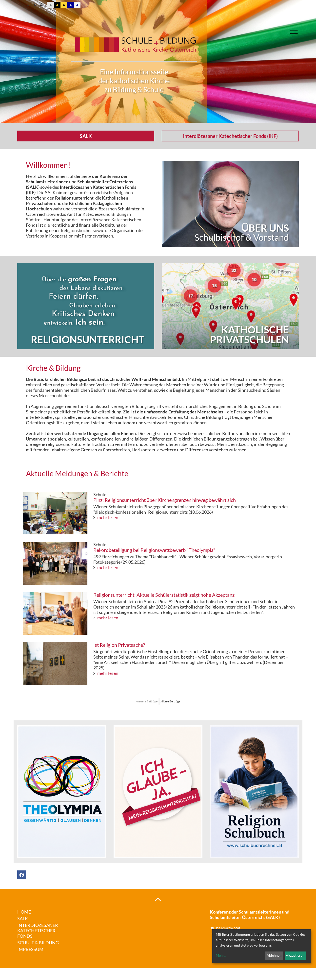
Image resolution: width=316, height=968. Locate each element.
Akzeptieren (295, 955)
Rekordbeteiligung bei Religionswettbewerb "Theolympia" (154, 550)
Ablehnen (274, 955)
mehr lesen (107, 517)
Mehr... (221, 955)
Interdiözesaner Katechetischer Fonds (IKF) (230, 136)
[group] (230, 204)
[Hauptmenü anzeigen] (294, 31)
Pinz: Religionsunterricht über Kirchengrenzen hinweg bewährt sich (164, 500)
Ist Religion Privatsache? (119, 645)
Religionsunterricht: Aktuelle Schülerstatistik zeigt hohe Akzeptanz (164, 595)
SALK (86, 136)
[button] (21, 874)
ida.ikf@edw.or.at (228, 928)
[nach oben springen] (158, 899)
